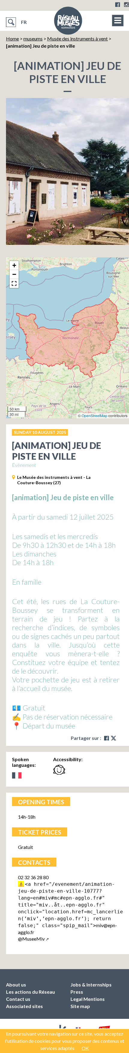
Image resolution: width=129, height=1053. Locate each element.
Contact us (18, 999)
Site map (80, 1006)
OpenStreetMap (94, 415)
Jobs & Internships (91, 984)
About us (16, 984)
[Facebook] (117, 4)
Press (76, 992)
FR (24, 22)
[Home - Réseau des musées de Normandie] (68, 22)
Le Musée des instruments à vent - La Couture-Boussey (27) (54, 480)
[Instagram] (126, 4)
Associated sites (24, 1006)
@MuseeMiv (31, 939)
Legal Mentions (87, 999)
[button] (14, 265)
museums (33, 38)
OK (85, 1048)
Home (12, 38)
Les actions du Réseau (30, 992)
